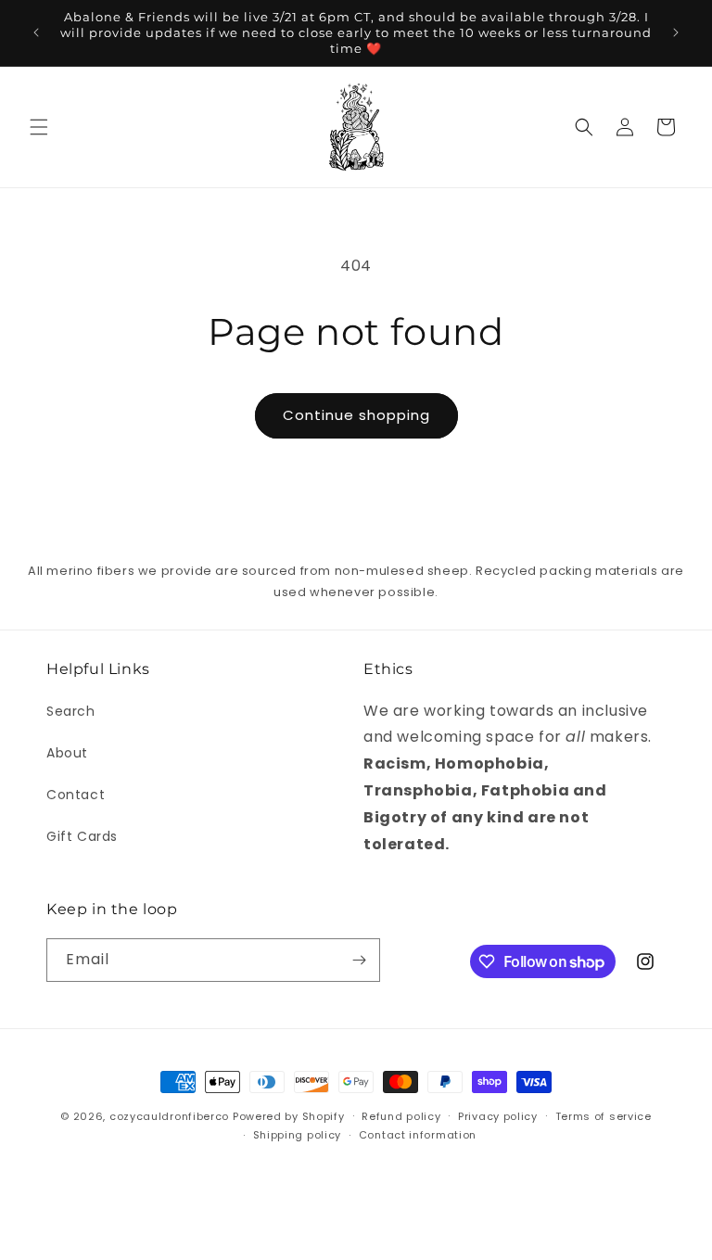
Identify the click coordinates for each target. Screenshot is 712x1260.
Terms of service (603, 1116)
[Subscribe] (358, 960)
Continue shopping (356, 415)
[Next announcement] (675, 32)
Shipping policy (297, 1134)
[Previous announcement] (36, 32)
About (67, 753)
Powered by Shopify (289, 1116)
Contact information (418, 1134)
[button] (39, 127)
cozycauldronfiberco (169, 1116)
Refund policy (401, 1116)
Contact (75, 794)
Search (70, 711)
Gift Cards (82, 836)
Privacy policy (498, 1116)
